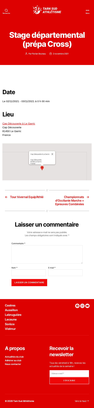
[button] (42, 168)
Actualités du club (14, 356)
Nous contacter (13, 364)
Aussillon (11, 310)
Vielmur (10, 329)
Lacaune (11, 319)
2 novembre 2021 (61, 53)
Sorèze (9, 324)
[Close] (52, 154)
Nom (14, 268)
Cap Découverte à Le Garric (18, 123)
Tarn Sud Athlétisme (23, 401)
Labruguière (13, 315)
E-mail (51, 268)
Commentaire (18, 243)
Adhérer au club (13, 360)
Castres (10, 305)
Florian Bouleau (39, 53)
